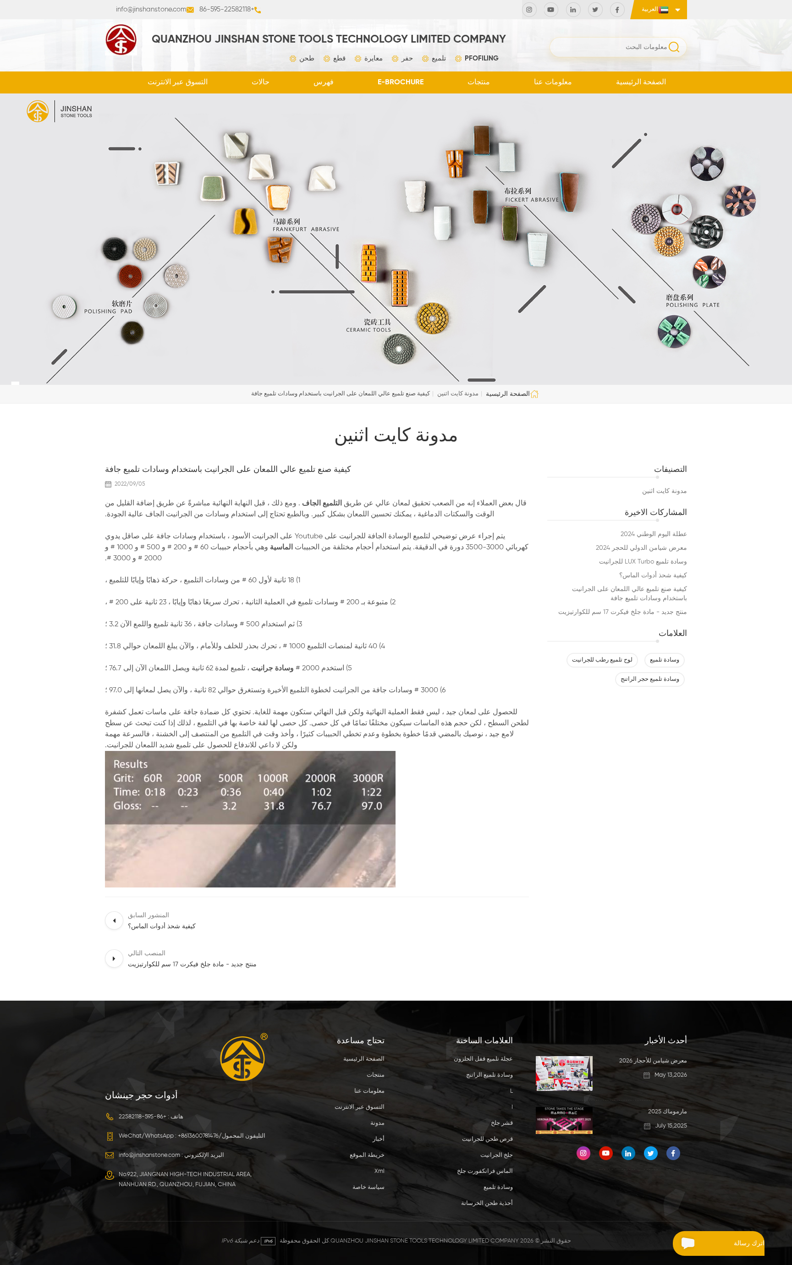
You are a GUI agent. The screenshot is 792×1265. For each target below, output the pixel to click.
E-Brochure (401, 82)
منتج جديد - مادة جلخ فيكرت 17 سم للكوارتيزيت (622, 612)
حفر (407, 58)
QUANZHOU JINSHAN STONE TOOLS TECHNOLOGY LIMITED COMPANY (329, 39)
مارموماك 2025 (667, 1112)
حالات (261, 82)
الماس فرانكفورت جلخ (485, 1171)
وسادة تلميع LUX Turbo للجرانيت (643, 562)
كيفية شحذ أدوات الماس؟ (653, 575)
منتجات (479, 82)
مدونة (377, 1123)
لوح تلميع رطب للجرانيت (602, 660)
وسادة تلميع (664, 660)
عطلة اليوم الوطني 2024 (654, 534)
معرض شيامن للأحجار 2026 (653, 1061)
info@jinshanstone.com (151, 9)
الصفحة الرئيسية (641, 82)
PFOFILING (482, 58)
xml (379, 1171)
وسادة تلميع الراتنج (489, 1075)
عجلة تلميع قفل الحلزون (483, 1059)
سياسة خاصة (368, 1187)
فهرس (324, 82)
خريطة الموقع (367, 1155)
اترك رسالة (749, 1243)
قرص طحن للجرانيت (487, 1139)
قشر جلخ (502, 1123)
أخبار (379, 1139)
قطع (339, 58)
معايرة (373, 58)
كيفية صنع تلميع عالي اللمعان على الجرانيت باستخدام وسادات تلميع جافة (629, 594)
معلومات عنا (553, 82)
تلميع (439, 58)
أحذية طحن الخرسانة (487, 1203)
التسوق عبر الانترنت (178, 82)
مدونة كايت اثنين (664, 491)
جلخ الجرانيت (496, 1155)
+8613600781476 (198, 1136)
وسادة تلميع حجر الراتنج (650, 679)
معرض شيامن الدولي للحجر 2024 (641, 548)
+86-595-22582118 (226, 9)
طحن (306, 58)
